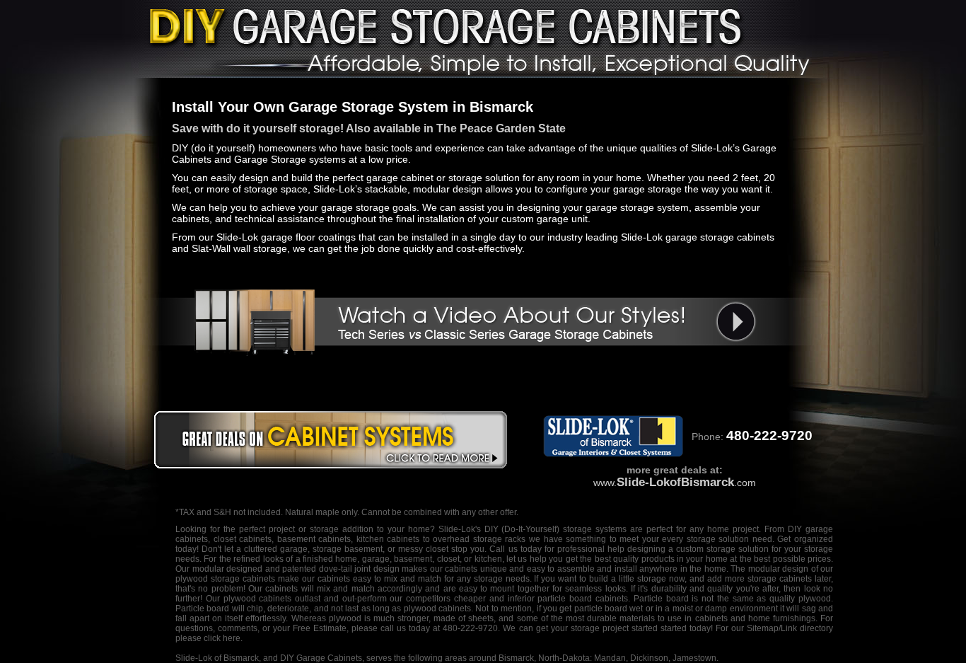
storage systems (595, 529)
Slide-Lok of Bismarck (217, 658)
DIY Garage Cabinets (321, 658)
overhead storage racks (479, 539)
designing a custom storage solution (698, 549)
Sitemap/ (762, 628)
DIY (491, 529)
